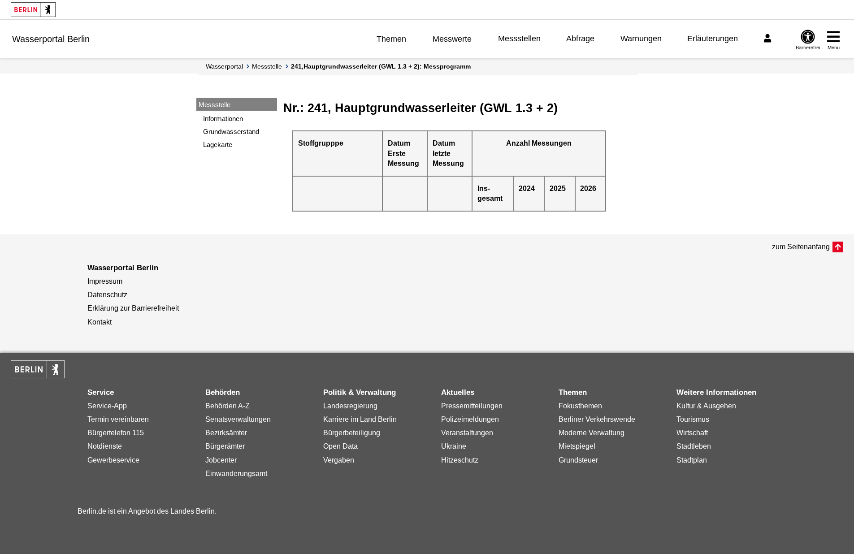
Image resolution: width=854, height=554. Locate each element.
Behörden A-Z (227, 406)
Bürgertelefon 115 (115, 433)
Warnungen (641, 38)
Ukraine (453, 446)
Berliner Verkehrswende (597, 419)
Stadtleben (693, 446)
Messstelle (267, 66)
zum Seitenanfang (801, 247)
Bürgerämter (225, 446)
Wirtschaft (692, 433)
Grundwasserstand (231, 131)
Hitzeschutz (459, 460)
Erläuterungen (712, 38)
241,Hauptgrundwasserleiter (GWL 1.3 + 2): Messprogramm (381, 66)
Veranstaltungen (467, 433)
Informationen (223, 118)
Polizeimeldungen (470, 419)
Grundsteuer (578, 460)
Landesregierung (350, 406)
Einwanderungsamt (236, 473)
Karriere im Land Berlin (360, 419)
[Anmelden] (769, 38)
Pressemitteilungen (472, 406)
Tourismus (692, 419)
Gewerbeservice (113, 460)
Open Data (340, 446)
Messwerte (452, 39)
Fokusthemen (580, 406)
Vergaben (338, 460)
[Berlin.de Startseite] (33, 9)
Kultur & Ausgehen (706, 406)
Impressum (104, 281)
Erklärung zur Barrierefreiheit (133, 308)
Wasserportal (224, 66)
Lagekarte (217, 144)
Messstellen (519, 38)
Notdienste (104, 446)
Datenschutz (107, 295)
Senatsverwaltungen (238, 419)
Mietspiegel (577, 446)
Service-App (107, 406)
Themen (391, 39)
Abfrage (580, 38)
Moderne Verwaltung (591, 433)
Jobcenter (221, 460)
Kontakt (99, 322)
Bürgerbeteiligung (351, 433)
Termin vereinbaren (118, 419)
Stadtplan (691, 460)
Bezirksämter (226, 433)
